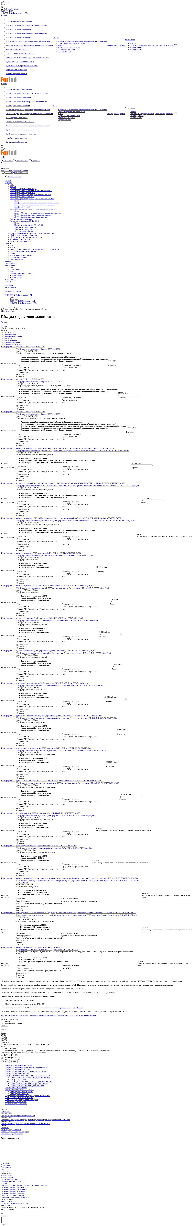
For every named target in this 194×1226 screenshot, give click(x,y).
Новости (4, 1169)
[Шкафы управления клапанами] (29, 35)
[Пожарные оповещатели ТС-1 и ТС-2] (29, 52)
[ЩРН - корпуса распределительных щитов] (29, 64)
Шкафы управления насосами (12, 1187)
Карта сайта (5, 1171)
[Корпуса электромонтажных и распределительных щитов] (29, 56)
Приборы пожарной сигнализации (14, 1195)
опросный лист (64, 1008)
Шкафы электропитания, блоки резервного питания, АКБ (36, 203)
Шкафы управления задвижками (13, 1191)
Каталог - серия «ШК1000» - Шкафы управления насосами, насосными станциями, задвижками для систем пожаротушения (48, 1015)
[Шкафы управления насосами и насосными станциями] (29, 23)
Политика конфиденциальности (13, 1181)
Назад (12, 185)
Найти (4, 1216)
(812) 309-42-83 (14, 13)
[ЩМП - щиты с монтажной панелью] (29, 60)
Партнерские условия (9, 1179)
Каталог (13, 187)
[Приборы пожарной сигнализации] (29, 19)
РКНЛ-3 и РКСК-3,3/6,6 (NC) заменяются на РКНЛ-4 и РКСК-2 (25, 1124)
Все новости (5, 1112)
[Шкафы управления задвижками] (29, 27)
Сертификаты (6, 1167)
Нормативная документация (12, 1134)
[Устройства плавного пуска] (29, 68)
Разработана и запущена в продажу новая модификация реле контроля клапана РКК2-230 (35, 1120)
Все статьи (5, 1128)
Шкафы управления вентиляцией (14, 1189)
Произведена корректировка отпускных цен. (18, 1116)
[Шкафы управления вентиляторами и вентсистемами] (29, 31)
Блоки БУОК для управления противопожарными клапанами (37, 213)
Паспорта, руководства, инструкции (15, 1132)
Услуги (12, 247)
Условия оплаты (7, 1175)
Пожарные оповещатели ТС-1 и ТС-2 (28, 225)
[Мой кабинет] (2, 147)
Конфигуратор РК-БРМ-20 (11, 1130)
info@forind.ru (8, 311)
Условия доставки (8, 1177)
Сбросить (13, 1061)
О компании (14, 269)
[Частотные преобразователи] (29, 72)
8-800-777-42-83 (7, 11)
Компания (5, 1163)
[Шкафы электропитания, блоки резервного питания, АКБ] (29, 39)
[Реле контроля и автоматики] (29, 48)
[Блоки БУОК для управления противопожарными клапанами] (29, 43)
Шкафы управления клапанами (13, 1193)
